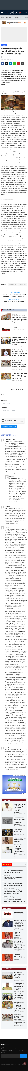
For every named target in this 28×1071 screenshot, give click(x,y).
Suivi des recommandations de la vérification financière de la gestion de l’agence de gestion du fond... (19, 317)
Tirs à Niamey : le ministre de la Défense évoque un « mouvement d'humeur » (19, 986)
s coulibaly (12, 476)
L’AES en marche (19, 328)
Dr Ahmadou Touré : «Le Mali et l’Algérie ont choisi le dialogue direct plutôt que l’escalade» (20, 808)
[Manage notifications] (24, 1063)
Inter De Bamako (15, 322)
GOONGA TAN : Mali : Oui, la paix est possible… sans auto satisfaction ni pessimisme (20, 923)
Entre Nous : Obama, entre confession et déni (19, 956)
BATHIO (7, 747)
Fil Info (2, 17)
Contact (3, 1067)
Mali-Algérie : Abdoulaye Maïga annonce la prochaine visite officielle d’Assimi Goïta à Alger (19, 352)
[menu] (2, 12)
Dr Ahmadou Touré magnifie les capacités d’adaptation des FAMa (19, 850)
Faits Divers (16, 17)
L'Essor (15, 813)
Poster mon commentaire (9, 426)
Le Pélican (16, 842)
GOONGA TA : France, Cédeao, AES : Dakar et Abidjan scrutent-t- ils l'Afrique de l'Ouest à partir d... (19, 945)
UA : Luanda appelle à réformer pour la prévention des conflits (13, 884)
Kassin (7, 527)
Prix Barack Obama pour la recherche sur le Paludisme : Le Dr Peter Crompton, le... (14, 295)
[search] (26, 12)
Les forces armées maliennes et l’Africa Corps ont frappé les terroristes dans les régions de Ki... (14, 899)
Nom (2, 394)
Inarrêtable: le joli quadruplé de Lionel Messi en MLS (13, 877)
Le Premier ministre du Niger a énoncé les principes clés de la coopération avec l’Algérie (13, 891)
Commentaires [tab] (5, 389)
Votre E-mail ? (4, 400)
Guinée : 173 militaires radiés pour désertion (18, 995)
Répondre (12, 473)
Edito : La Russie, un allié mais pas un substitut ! (20, 839)
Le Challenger (16, 937)
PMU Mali (8, 17)
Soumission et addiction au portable (18, 831)
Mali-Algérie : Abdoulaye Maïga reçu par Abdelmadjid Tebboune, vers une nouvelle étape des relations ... (19, 364)
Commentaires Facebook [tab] (17, 389)
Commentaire (4, 407)
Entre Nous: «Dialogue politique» (17, 934)
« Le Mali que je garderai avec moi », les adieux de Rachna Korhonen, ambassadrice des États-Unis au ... (19, 341)
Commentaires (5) (9, 434)
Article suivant (13, 299)
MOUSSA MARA (12, 284)
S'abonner (23, 1056)
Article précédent (15, 292)
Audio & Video (24, 17)
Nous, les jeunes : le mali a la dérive (14, 301)
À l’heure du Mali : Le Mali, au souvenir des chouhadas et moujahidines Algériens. (20, 821)
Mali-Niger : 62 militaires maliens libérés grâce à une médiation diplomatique (19, 976)
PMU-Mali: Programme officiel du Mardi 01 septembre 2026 (14, 871)
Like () (17, 473)
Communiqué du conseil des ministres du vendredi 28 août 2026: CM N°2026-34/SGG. (19, 376)
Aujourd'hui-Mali (17, 928)
